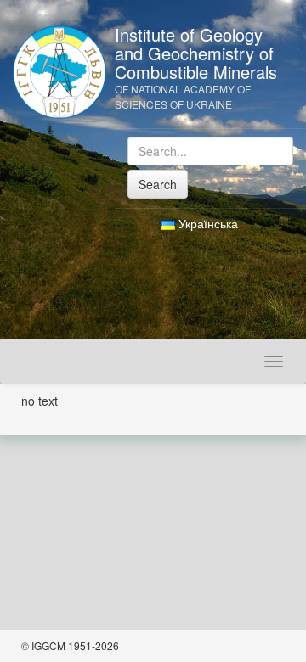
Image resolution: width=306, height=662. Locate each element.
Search (158, 184)
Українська (206, 223)
